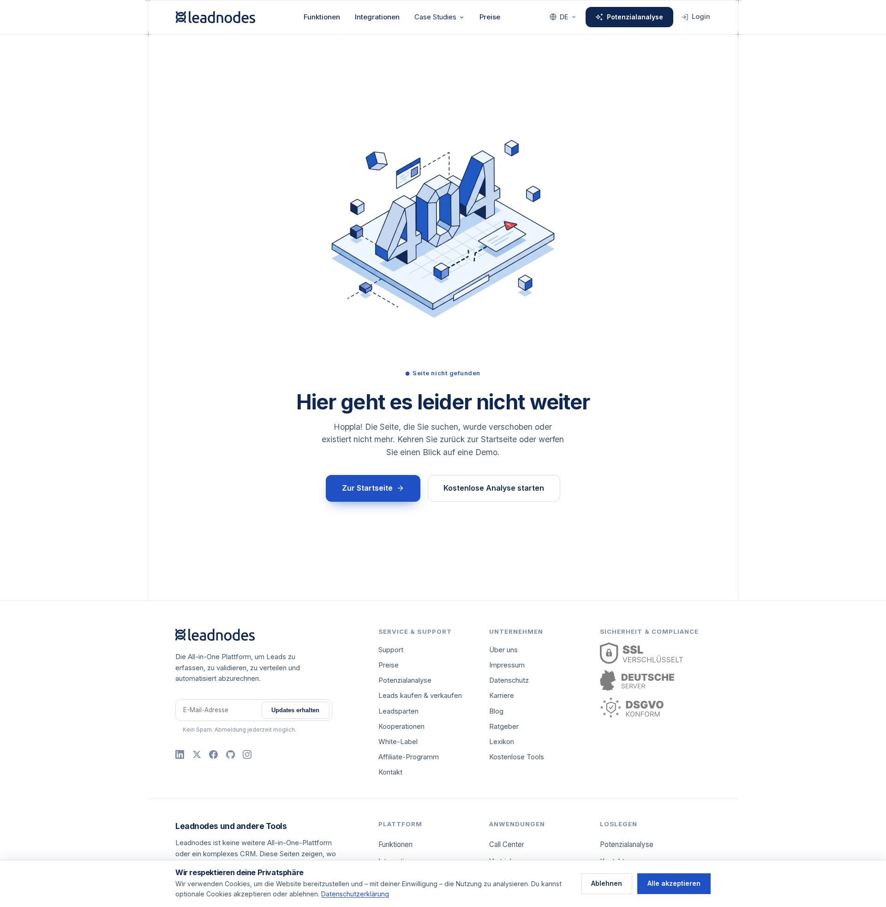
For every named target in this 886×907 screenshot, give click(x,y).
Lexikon (501, 742)
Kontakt (390, 772)
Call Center (506, 844)
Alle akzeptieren (673, 883)
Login (701, 16)
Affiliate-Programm (408, 757)
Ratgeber (504, 726)
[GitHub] (230, 754)
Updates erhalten (295, 710)
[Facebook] (213, 754)
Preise (489, 16)
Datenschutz (509, 680)
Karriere (501, 695)
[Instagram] (247, 754)
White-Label (398, 742)
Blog (496, 711)
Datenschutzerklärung (355, 894)
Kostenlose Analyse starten (493, 488)
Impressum (507, 665)
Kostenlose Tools (516, 757)
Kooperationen (401, 726)
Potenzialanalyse (635, 17)
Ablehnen (606, 883)
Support (390, 650)
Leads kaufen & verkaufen (420, 695)
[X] (196, 754)
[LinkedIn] (179, 754)
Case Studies (435, 16)
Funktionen (322, 16)
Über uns (503, 650)
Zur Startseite (367, 488)
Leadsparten (398, 711)
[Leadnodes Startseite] (215, 17)
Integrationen (377, 16)
